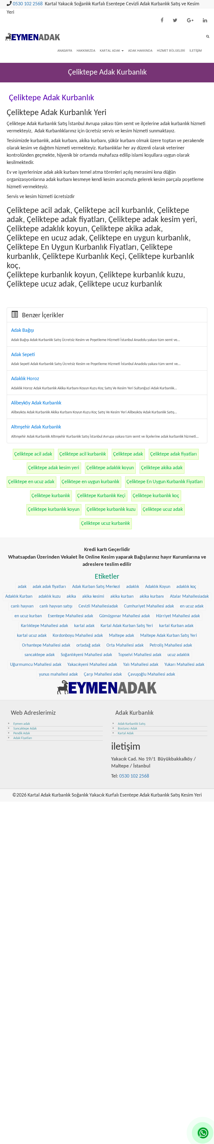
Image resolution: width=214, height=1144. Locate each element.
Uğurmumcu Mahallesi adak (35, 664)
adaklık (132, 587)
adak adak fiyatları (49, 587)
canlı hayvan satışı (56, 606)
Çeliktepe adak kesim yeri (53, 468)
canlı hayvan (22, 606)
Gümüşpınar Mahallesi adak (124, 616)
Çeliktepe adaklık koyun (110, 468)
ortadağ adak (88, 645)
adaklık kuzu (49, 596)
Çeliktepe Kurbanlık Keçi (101, 496)
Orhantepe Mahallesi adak (46, 645)
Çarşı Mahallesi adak (103, 674)
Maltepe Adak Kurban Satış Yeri (168, 635)
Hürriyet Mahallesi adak (178, 616)
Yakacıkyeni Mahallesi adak (92, 664)
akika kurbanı (152, 596)
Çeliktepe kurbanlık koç (156, 496)
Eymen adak (21, 724)
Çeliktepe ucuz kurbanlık (105, 523)
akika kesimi (93, 596)
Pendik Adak (21, 733)
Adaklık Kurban (18, 596)
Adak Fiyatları (22, 738)
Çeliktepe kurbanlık (50, 496)
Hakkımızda (86, 51)
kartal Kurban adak (176, 626)
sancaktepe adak (40, 655)
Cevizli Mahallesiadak (98, 606)
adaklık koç (186, 587)
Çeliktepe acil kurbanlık (82, 454)
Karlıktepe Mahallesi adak (44, 626)
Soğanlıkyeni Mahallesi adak (86, 655)
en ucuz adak (191, 606)
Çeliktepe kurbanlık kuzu (111, 509)
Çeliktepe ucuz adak (163, 509)
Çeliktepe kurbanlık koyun (53, 509)
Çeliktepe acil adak (33, 454)
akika (71, 596)
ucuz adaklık (178, 655)
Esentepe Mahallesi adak (70, 616)
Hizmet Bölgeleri (171, 51)
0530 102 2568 (28, 4)
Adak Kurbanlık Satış (131, 724)
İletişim (195, 51)
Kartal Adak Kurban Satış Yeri (127, 626)
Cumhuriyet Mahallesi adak (149, 606)
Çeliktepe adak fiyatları (173, 454)
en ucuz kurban (28, 616)
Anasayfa (64, 51)
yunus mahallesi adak (58, 674)
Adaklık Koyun (157, 587)
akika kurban (121, 596)
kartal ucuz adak (32, 635)
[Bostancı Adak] (107, 687)
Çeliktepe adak (128, 454)
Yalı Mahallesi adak (140, 664)
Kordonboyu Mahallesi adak (78, 635)
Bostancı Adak (127, 728)
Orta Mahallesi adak (125, 645)
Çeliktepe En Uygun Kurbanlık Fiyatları (165, 482)
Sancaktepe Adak (25, 728)
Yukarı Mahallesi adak (184, 664)
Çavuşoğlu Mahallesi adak (151, 674)
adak (22, 587)
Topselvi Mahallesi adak (139, 655)
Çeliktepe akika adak (162, 468)
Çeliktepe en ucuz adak (31, 482)
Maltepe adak (121, 635)
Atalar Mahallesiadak (189, 596)
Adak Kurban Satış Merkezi (96, 587)
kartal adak (84, 626)
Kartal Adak (110, 51)
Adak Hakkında (140, 51)
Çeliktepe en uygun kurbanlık (90, 482)
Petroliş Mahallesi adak (171, 645)
